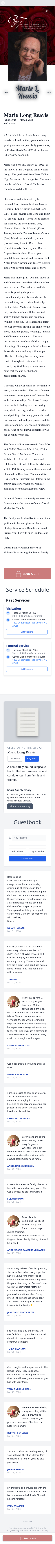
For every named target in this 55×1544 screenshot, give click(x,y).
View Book (15, 758)
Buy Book (32, 758)
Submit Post (27, 858)
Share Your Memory (20, 806)
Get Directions (27, 632)
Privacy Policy (19, 1530)
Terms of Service (36, 1530)
